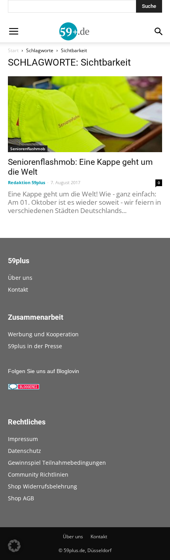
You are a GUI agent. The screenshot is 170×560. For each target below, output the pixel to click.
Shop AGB (21, 498)
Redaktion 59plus (26, 182)
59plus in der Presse (35, 346)
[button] (14, 546)
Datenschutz (24, 450)
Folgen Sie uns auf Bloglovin (43, 371)
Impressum (23, 439)
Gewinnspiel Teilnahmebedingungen (57, 462)
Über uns (20, 277)
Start (13, 50)
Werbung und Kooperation (43, 334)
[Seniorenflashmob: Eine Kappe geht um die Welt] (85, 114)
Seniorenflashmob (27, 148)
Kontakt (18, 289)
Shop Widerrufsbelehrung (42, 486)
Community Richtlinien (38, 474)
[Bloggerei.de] (24, 388)
